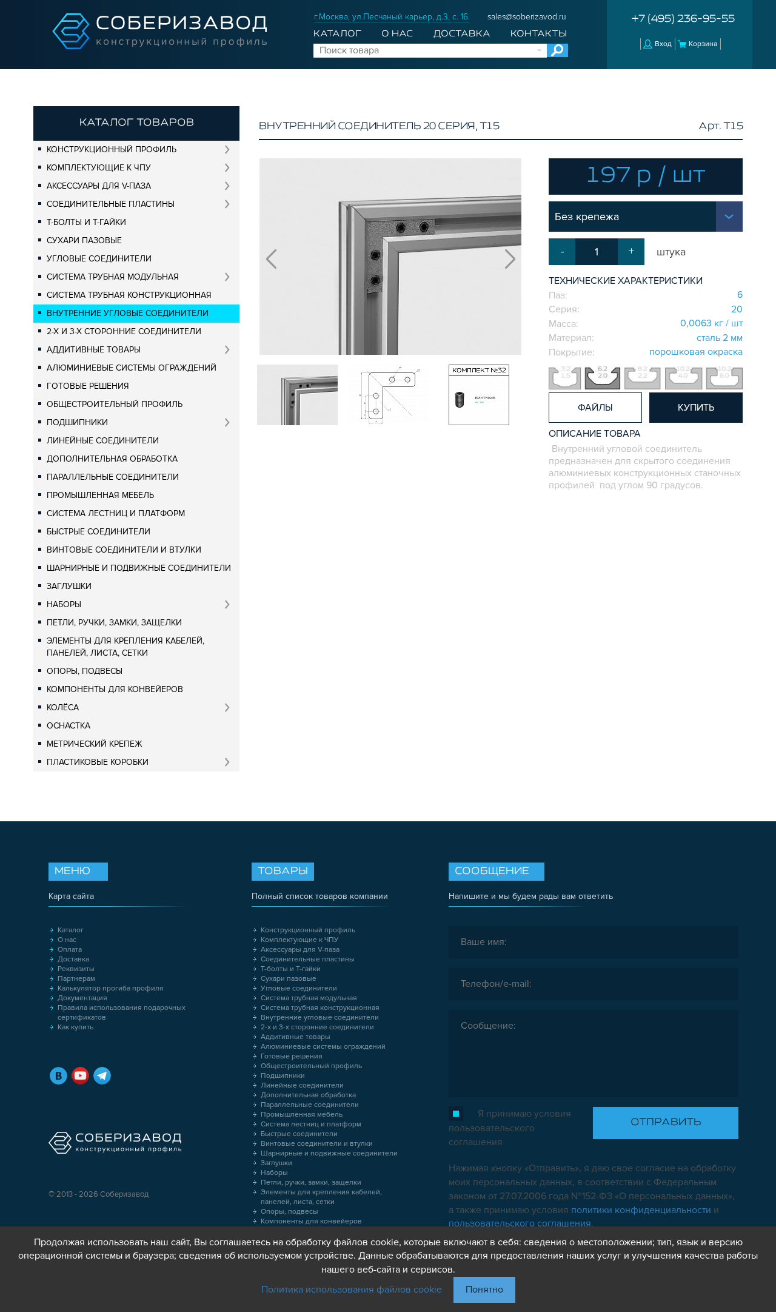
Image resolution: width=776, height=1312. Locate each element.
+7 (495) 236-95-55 (683, 19)
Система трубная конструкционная (129, 295)
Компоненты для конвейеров (115, 689)
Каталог (337, 34)
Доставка (461, 34)
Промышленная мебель (100, 495)
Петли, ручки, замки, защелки (114, 622)
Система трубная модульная (113, 277)
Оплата (70, 949)
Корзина (703, 44)
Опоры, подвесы (84, 671)
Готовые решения (88, 386)
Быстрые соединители (98, 531)
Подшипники (77, 422)
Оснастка (68, 726)
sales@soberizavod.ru (526, 17)
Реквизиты (76, 969)
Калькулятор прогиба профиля (111, 988)
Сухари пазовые (84, 240)
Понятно (484, 1289)
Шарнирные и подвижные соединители (139, 568)
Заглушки (69, 586)
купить (696, 408)
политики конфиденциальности (641, 1210)
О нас (397, 34)
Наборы (64, 604)
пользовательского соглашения (520, 1223)
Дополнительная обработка (112, 459)
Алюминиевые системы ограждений (131, 368)
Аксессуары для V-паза (99, 186)
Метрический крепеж (94, 744)
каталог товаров (136, 123)
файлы (595, 408)
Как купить (75, 1027)
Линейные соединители (103, 441)
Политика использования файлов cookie (351, 1289)
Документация (82, 998)
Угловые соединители (99, 259)
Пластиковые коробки (98, 762)
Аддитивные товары (94, 350)
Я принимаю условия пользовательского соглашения (510, 1128)
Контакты (538, 34)
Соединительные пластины (111, 204)
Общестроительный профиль (114, 404)
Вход (663, 44)
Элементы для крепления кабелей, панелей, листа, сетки (125, 647)
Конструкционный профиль (111, 149)
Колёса (63, 707)
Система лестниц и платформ (116, 513)
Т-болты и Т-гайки (86, 222)
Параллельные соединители (113, 477)
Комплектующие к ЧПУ (99, 168)
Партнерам (76, 978)
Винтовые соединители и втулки (124, 550)
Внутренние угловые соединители (128, 313)
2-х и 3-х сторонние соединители (124, 331)
